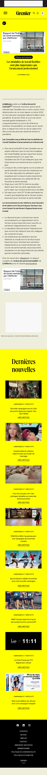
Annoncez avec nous (23, 745)
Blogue (23, 735)
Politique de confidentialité (23, 752)
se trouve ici (31, 264)
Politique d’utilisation (23, 755)
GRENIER (23, 760)
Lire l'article (23, 417)
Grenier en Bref (23, 748)
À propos (23, 731)
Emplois (23, 738)
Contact (23, 741)
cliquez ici (24, 258)
